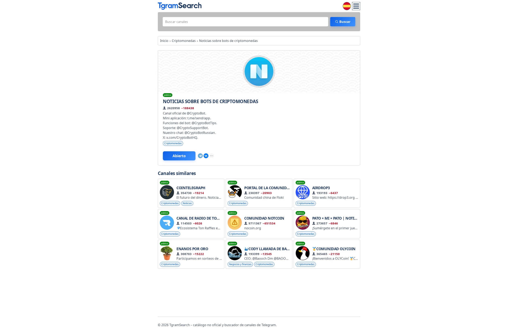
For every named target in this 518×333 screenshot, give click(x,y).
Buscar (344, 21)
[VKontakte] (206, 155)
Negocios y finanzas (240, 264)
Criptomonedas (173, 143)
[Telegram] (200, 155)
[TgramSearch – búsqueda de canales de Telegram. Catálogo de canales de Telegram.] (180, 6)
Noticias (187, 203)
